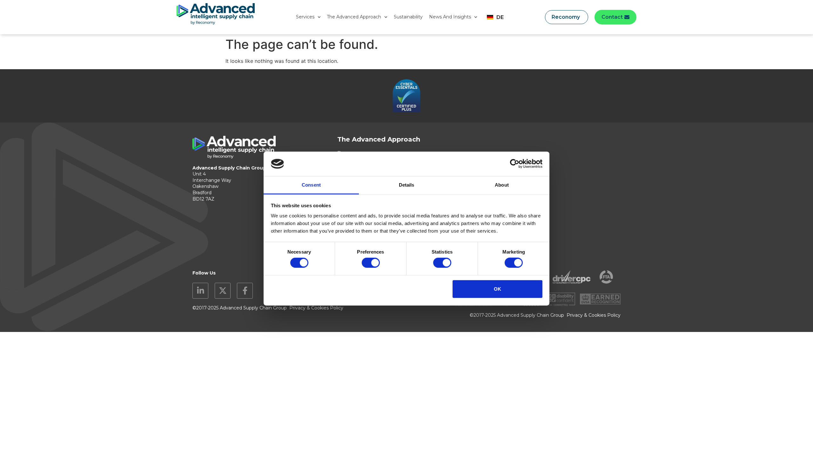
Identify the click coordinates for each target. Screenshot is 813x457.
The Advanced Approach (354, 17)
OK (497, 288)
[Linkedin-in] (200, 291)
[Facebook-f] (245, 291)
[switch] (371, 263)
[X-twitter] (223, 291)
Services (305, 17)
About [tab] (502, 185)
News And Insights (450, 17)
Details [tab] (406, 185)
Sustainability (408, 17)
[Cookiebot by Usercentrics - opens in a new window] (514, 164)
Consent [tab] (311, 185)
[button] (615, 17)
